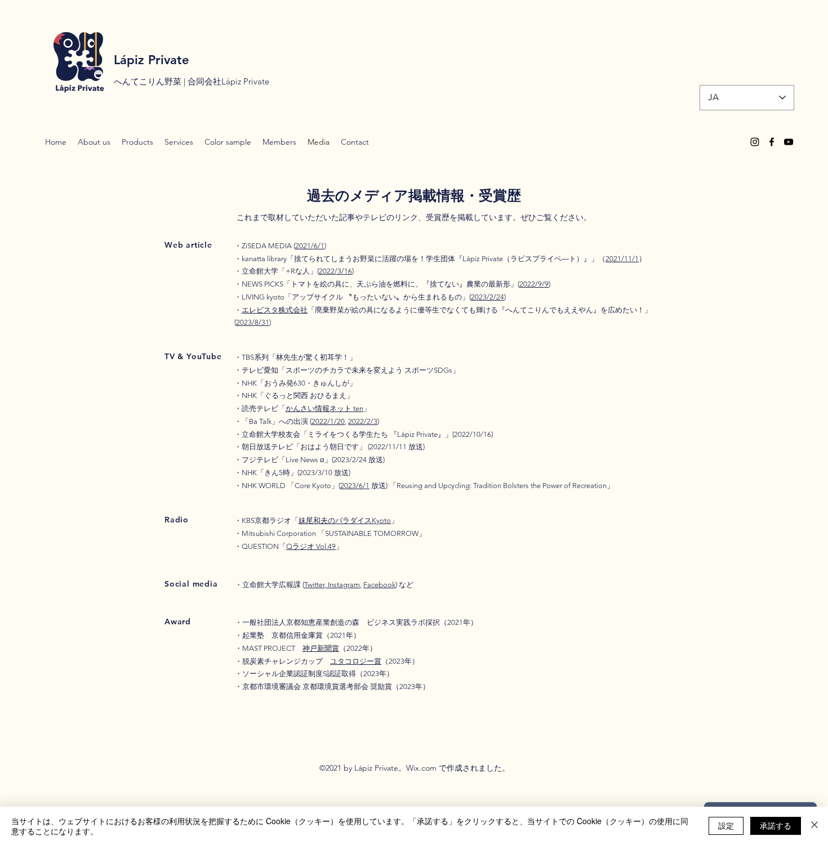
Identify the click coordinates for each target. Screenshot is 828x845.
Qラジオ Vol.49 (311, 546)
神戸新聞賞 (320, 648)
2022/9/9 (534, 284)
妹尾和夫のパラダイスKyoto (345, 520)
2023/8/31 (252, 322)
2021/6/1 (309, 246)
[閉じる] (814, 826)
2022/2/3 (362, 421)
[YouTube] (788, 141)
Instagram (343, 584)
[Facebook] (771, 141)
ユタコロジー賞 (355, 661)
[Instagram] (754, 141)
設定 (726, 825)
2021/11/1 (622, 258)
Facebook (379, 584)
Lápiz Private (151, 60)
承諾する (775, 825)
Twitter (314, 584)
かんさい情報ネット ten (324, 408)
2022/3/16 (335, 271)
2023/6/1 (355, 485)
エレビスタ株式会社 (275, 310)
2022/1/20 (328, 421)
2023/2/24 (487, 297)
